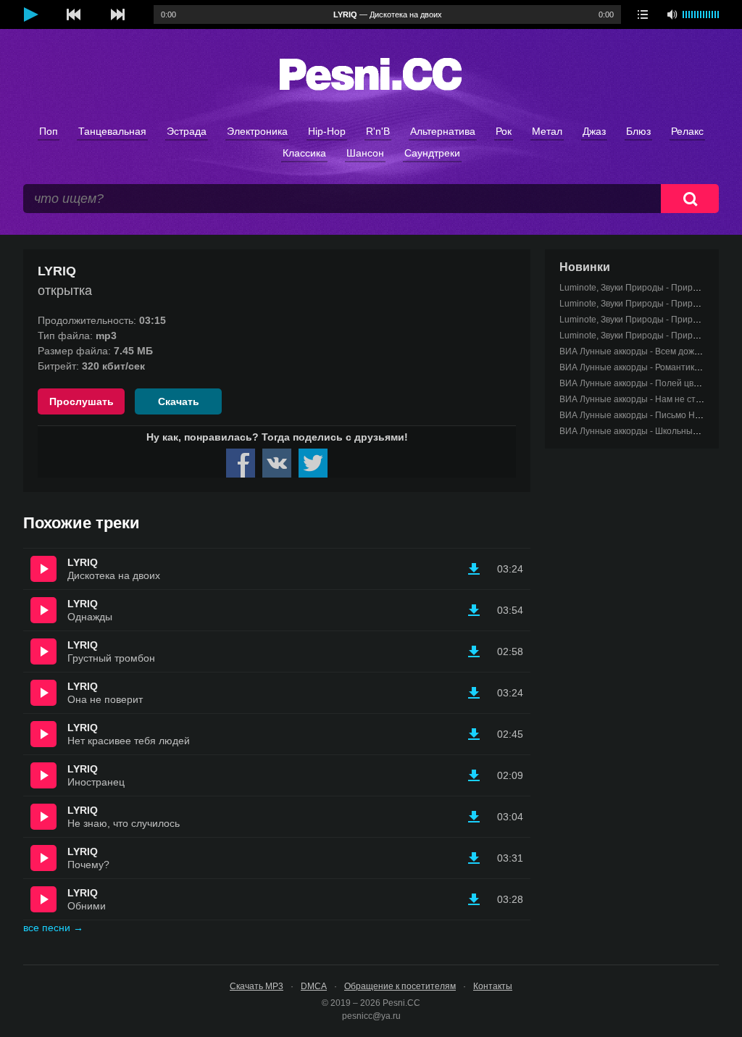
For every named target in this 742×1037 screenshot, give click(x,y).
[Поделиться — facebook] (240, 463)
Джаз (594, 131)
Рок (504, 131)
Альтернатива (442, 131)
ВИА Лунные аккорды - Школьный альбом (644, 431)
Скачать (178, 401)
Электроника (257, 131)
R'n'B (378, 131)
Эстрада (187, 131)
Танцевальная (112, 131)
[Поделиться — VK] (276, 463)
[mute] (671, 14)
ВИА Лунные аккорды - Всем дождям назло (648, 351)
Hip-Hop (327, 131)
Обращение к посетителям (400, 986)
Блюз (638, 131)
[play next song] (117, 14)
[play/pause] (30, 14)
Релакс (687, 131)
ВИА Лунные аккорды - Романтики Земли (643, 367)
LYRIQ (82, 562)
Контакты (492, 986)
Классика (304, 153)
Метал (547, 131)
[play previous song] (74, 14)
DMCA (314, 986)
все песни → (53, 927)
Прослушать (81, 401)
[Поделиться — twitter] (313, 463)
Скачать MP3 (256, 986)
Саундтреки (432, 153)
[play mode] (642, 14)
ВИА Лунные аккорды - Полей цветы (634, 383)
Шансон (365, 153)
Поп (48, 131)
